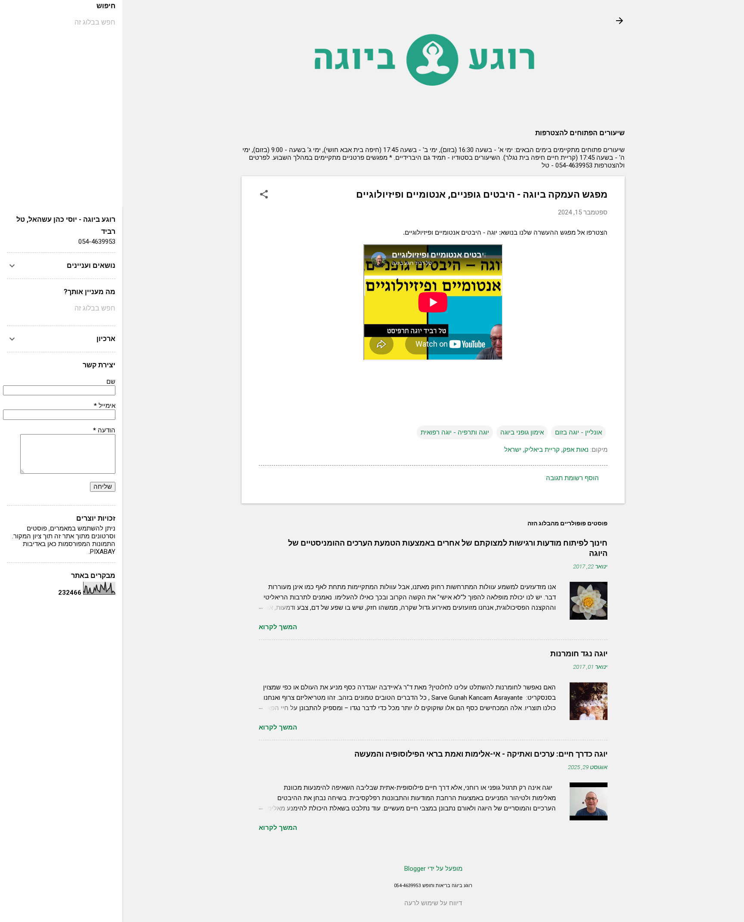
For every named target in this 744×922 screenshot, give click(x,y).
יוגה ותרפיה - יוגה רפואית (455, 432)
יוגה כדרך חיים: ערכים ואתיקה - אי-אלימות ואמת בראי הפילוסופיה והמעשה (481, 753)
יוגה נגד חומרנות (579, 653)
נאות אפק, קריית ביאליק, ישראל (546, 449)
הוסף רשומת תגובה (572, 478)
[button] (264, 195)
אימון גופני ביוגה (522, 432)
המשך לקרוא (278, 627)
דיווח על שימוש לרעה (433, 903)
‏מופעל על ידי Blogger (433, 868)
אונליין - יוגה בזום (578, 432)
